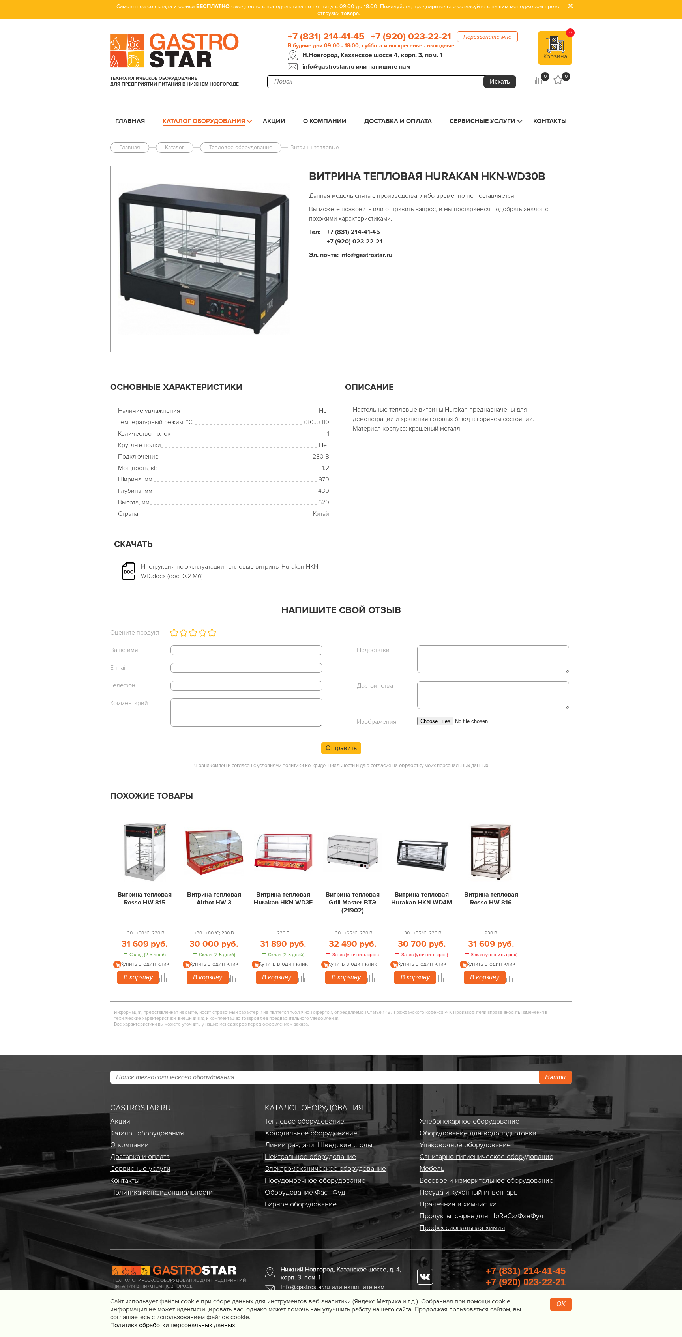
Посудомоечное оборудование (315, 1180)
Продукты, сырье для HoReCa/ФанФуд (481, 1216)
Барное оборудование (301, 1204)
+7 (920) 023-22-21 (411, 36)
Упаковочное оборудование (465, 1144)
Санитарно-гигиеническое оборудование (486, 1156)
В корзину (138, 977)
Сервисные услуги (482, 121)
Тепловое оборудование (304, 1121)
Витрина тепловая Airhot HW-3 (214, 898)
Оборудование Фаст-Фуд (305, 1192)
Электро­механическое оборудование (325, 1168)
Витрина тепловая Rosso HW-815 (145, 898)
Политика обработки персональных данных (172, 1325)
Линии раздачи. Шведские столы (318, 1144)
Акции (274, 121)
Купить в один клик (144, 964)
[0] (538, 79)
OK (561, 1304)
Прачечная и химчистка (458, 1204)
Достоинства (375, 686)
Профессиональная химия (462, 1227)
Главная (130, 121)
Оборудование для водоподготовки (478, 1133)
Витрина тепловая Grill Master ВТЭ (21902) (353, 902)
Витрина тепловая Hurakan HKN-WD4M (421, 898)
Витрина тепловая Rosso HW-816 (491, 898)
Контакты (550, 121)
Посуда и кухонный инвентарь (468, 1192)
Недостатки (373, 650)
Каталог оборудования (204, 121)
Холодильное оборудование (311, 1133)
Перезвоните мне (487, 37)
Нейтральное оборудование (310, 1156)
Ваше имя (124, 650)
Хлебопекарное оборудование (469, 1121)
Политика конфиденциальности (161, 1192)
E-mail (118, 668)
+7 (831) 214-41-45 (326, 36)
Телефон (122, 685)
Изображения (377, 722)
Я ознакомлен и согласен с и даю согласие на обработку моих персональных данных (341, 765)
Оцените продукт (134, 633)
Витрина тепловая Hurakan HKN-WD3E (283, 898)
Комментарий (129, 703)
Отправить (341, 748)
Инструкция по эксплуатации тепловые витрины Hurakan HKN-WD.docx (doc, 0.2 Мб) (230, 571)
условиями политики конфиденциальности (306, 765)
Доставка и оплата (398, 121)
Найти (555, 1077)
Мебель (432, 1168)
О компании (325, 121)
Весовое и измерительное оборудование (486, 1180)
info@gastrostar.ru (328, 67)
